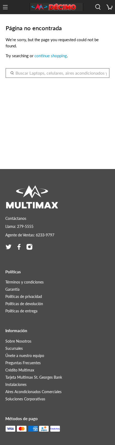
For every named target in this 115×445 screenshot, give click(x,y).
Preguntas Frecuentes (23, 362)
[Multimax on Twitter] (8, 247)
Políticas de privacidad (23, 296)
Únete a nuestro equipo (24, 355)
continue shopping (50, 55)
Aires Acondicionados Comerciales (33, 391)
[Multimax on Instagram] (29, 247)
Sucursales (14, 348)
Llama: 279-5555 (19, 226)
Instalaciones (15, 384)
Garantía (12, 289)
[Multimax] (56, 7)
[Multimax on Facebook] (19, 247)
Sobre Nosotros (18, 341)
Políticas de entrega (21, 311)
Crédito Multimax (19, 370)
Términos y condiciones (24, 282)
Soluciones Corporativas (25, 399)
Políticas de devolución (24, 303)
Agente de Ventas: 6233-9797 (29, 235)
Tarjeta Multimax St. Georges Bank (33, 377)
